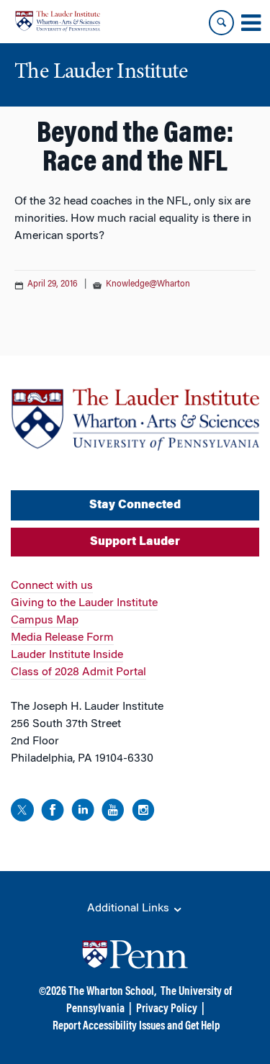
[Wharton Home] (57, 21)
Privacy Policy (166, 1009)
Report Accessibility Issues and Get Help (136, 1026)
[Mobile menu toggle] (250, 23)
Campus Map (44, 620)
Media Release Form (62, 638)
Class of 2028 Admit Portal (78, 672)
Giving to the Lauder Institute (84, 603)
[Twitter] (22, 812)
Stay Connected (135, 505)
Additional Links (129, 908)
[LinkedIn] (82, 812)
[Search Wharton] (221, 22)
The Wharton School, (112, 992)
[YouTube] (113, 812)
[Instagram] (143, 812)
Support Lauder (135, 542)
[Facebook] (52, 812)
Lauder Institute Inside (67, 655)
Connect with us (52, 586)
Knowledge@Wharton (148, 284)
